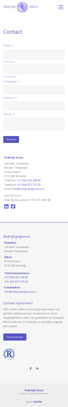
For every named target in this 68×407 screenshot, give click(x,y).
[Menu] (61, 7)
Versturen (11, 139)
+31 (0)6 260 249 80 (29, 180)
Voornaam (9, 61)
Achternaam (10, 76)
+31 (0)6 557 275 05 (29, 185)
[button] (14, 337)
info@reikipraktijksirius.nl (28, 189)
